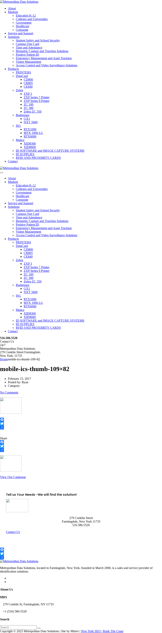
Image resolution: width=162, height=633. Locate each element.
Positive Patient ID (27, 54)
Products (13, 69)
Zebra (19, 90)
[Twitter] (81, 424)
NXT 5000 (31, 122)
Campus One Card (27, 44)
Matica (20, 140)
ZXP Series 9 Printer (36, 101)
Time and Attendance (29, 47)
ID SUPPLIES (25, 154)
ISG (18, 125)
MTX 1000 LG (33, 133)
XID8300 (30, 143)
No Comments (9, 392)
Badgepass (22, 115)
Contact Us (13, 532)
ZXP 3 (28, 93)
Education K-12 (26, 15)
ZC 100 (28, 104)
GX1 (27, 118)
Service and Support (20, 33)
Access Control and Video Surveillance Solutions (46, 65)
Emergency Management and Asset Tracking (44, 58)
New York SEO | (92, 631)
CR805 (28, 83)
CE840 (28, 86)
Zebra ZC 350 (32, 111)
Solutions (14, 37)
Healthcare (22, 26)
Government (23, 22)
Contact (13, 161)
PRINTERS (23, 72)
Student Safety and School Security (38, 40)
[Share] (81, 428)
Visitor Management (28, 61)
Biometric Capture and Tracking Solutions (42, 51)
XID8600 (30, 147)
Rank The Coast (113, 631)
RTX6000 (30, 136)
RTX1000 (30, 129)
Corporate (22, 29)
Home (4, 359)
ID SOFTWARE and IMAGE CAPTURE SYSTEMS (50, 150)
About (12, 8)
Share (3, 438)
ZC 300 (28, 108)
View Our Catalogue (13, 477)
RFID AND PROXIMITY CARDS (38, 157)
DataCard (22, 76)
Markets (13, 12)
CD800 (28, 79)
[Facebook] (81, 420)
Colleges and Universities (32, 19)
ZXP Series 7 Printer (36, 97)
